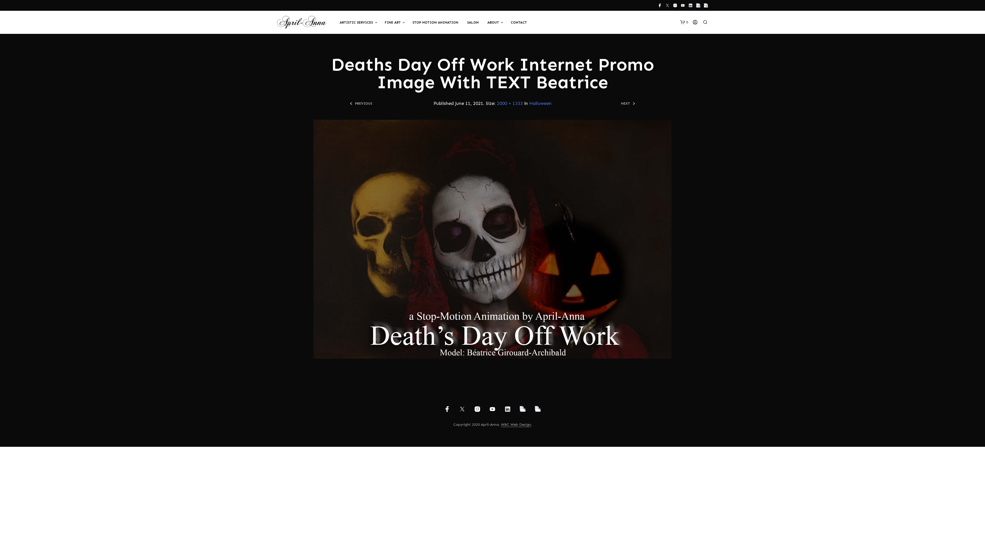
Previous (363, 103)
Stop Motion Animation (435, 22)
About (493, 22)
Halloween (540, 103)
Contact (519, 22)
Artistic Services (356, 22)
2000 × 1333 (510, 103)
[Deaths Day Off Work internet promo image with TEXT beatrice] (492, 238)
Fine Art (393, 22)
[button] (684, 22)
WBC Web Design (516, 425)
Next (625, 103)
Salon (473, 22)
